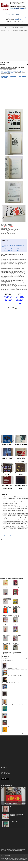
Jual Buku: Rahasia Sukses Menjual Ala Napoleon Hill (15, 506)
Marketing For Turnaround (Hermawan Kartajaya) (14, 496)
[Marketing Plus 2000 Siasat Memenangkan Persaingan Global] (7, 480)
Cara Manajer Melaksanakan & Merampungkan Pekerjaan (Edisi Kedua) (21, 459)
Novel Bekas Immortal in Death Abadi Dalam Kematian (7, 459)
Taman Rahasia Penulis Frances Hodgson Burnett (12, 704)
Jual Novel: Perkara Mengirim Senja (9, 711)
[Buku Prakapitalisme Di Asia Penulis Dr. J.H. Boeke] (21, 480)
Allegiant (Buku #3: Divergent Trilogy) (12, 250)
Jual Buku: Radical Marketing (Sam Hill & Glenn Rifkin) (15, 508)
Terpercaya (15, 858)
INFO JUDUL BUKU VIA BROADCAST (17, 27)
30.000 (5, 71)
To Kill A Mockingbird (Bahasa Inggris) (10, 668)
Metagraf (9, 72)
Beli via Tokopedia (5, 30)
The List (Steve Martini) (21, 444)
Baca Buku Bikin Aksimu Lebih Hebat (19, 859)
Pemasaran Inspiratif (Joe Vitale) (10, 503)
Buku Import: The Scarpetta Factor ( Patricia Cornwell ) (13, 718)
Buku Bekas (15, 71)
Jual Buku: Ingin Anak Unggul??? (11, 248)
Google (11, 859)
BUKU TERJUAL (20, 71)
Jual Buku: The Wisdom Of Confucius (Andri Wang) (12, 733)
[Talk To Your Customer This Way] (21, 467)
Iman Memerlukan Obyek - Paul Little (7, 473)
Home (2, 71)
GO (14, 69)
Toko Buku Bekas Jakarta (9, 858)
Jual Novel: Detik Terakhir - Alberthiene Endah (11, 682)
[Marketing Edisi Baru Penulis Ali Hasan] (7, 439)
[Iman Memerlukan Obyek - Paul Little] (7, 467)
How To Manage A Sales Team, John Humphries (13, 526)
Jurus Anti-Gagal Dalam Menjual (10, 505)
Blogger (7, 859)
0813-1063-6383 (18, 19)
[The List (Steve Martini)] (21, 439)
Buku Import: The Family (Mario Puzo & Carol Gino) (12, 675)
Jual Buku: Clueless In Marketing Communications (14, 500)
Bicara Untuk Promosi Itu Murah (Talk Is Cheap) (13, 501)
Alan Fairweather (9, 71)
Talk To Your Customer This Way (20, 473)
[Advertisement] (14, 46)
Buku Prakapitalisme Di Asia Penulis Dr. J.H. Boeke (21, 487)
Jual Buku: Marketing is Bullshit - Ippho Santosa (13, 511)
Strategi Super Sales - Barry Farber (9, 696)
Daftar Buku (5, 27)
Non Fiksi (12, 72)
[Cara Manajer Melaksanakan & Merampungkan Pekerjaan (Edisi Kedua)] (21, 452)
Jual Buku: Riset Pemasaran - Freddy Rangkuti (13, 510)
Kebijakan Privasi (23, 30)
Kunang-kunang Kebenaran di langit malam (11, 726)
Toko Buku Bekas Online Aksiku (16, 850)
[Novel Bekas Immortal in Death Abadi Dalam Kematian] (7, 452)
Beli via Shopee (14, 30)
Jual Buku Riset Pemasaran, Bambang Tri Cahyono (14, 523)
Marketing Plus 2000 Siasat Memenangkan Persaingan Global (7, 487)
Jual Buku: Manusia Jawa (9, 243)
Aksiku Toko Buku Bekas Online (14, 855)
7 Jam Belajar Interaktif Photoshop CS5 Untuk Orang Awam (14, 689)
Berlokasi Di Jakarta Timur (22, 858)
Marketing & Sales (4, 72)
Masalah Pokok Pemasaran (9, 530)
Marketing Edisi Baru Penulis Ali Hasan (7, 445)
